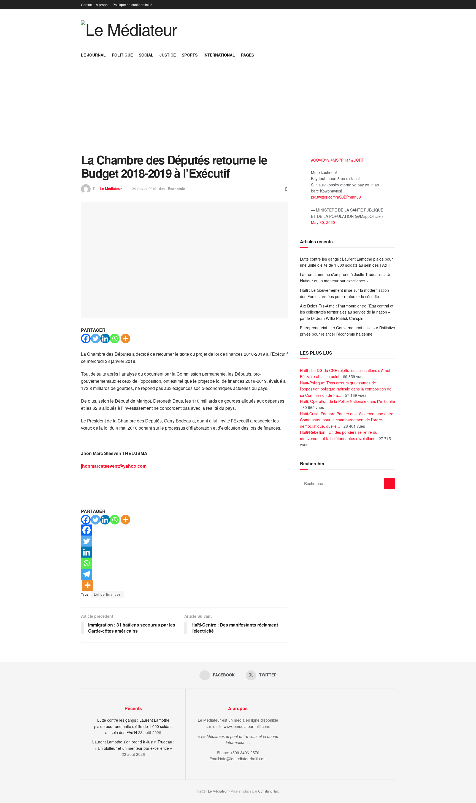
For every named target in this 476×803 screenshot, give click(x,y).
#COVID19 (320, 160)
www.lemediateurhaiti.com (246, 726)
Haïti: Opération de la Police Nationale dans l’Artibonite (347, 401)
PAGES (247, 55)
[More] (125, 338)
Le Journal (93, 55)
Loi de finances (107, 594)
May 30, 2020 (323, 222)
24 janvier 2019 (144, 188)
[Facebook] (86, 338)
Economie (176, 188)
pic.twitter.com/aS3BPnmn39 (336, 197)
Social (146, 55)
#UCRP (357, 160)
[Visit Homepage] (129, 28)
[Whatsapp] (115, 338)
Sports (190, 55)
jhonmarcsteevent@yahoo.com (114, 466)
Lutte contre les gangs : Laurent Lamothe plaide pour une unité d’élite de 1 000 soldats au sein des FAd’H (133, 726)
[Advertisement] (238, 111)
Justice (167, 55)
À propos (102, 4)
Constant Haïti (268, 791)
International (219, 55)
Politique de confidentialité (132, 4)
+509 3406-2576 (244, 752)
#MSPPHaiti (341, 160)
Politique (122, 55)
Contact (87, 4)
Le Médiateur (111, 188)
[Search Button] (393, 55)
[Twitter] (95, 338)
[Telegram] (86, 574)
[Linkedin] (105, 338)
